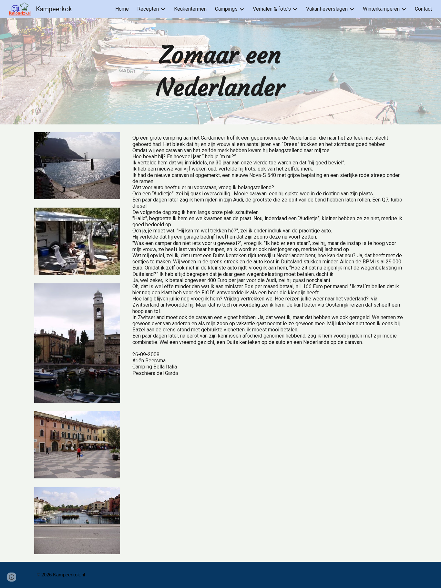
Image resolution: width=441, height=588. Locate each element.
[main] (220, 71)
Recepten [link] (148, 9)
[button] (11, 577)
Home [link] (122, 9)
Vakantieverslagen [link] (327, 9)
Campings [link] (226, 9)
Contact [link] (423, 9)
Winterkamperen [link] (381, 9)
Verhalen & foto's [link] (272, 9)
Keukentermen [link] (190, 9)
